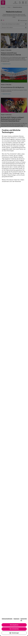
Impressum (16, 618)
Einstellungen (15, 633)
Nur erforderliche (14, 629)
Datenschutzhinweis (7, 618)
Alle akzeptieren (14, 625)
